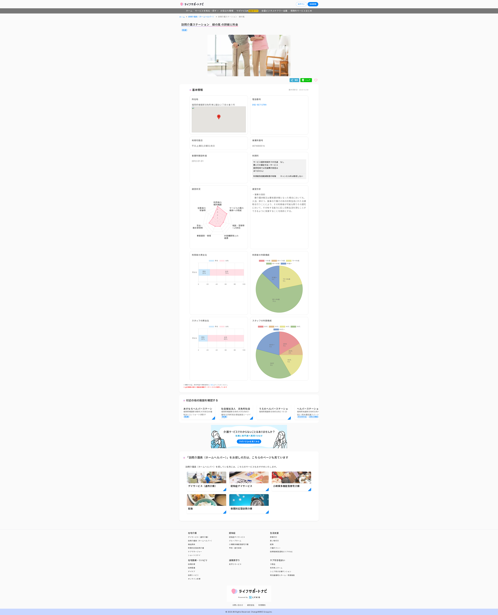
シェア (308, 80)
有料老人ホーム (276, 568)
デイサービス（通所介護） (198, 537)
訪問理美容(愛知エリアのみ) (281, 552)
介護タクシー (275, 548)
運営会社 (250, 605)
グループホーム (235, 541)
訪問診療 (191, 564)
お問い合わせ (238, 605)
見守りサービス (235, 564)
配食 (272, 544)
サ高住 (272, 564)
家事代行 (273, 537)
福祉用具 (191, 544)
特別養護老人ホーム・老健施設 (282, 575)
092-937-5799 (259, 105)
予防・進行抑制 (235, 548)
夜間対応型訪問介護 (196, 548)
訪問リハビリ (193, 575)
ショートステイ (194, 555)
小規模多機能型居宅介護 (238, 544)
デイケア (191, 571)
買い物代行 (274, 541)
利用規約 (262, 605)
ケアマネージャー (195, 552)
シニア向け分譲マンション (280, 571)
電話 (296, 80)
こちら (211, 385)
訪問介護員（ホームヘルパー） (200, 541)
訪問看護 (191, 568)
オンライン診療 (194, 579)
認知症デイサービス (237, 537)
